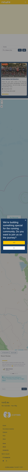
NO (14, 248)
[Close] (25, 220)
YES (14, 242)
